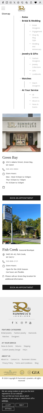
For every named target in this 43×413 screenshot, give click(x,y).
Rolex (25, 17)
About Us (35, 101)
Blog (36, 363)
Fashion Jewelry (20, 333)
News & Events (7, 346)
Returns (18, 346)
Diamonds (32, 333)
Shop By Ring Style (35, 38)
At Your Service (30, 90)
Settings (8, 409)
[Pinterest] (26, 323)
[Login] (40, 2)
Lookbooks (36, 74)
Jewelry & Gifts (30, 53)
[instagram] (6, 2)
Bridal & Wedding (31, 20)
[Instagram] (22, 323)
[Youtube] (10, 2)
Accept (8, 405)
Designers (15, 336)
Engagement (37, 31)
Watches (26, 78)
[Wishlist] (35, 2)
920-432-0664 (12, 169)
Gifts (34, 70)
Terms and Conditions (23, 363)
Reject (21, 405)
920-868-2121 (12, 261)
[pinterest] (18, 2)
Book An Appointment (21, 198)
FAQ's (25, 350)
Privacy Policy (7, 363)
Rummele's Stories (29, 359)
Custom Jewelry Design (11, 350)
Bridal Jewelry (6, 333)
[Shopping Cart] (31, 2)
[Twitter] (14, 2)
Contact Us (15, 359)
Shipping (27, 346)
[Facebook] (3, 2)
